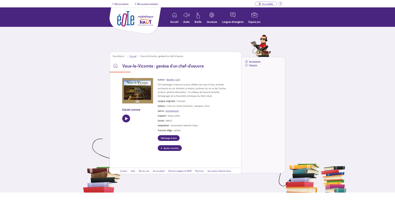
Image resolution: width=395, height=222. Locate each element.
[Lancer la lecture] (126, 118)
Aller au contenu (121, 3)
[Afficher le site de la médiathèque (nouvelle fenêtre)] (145, 24)
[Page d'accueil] (125, 25)
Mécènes (199, 170)
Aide (133, 170)
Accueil (133, 56)
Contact (123, 170)
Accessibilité (159, 170)
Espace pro (254, 21)
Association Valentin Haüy (219, 170)
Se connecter (255, 61)
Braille (198, 21)
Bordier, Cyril (173, 79)
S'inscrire (253, 65)
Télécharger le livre (169, 138)
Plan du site (144, 170)
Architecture (172, 110)
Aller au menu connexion (147, 3)
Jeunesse (211, 21)
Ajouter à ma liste (171, 148)
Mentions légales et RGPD (180, 170)
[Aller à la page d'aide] (280, 3)
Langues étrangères (233, 21)
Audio (186, 21)
